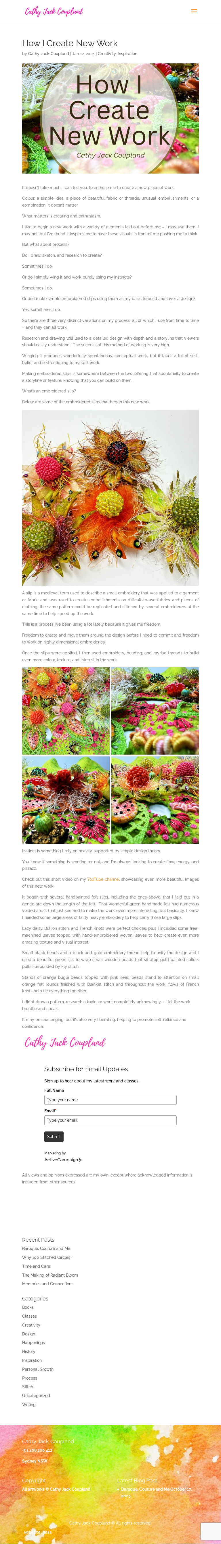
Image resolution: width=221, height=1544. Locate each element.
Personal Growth (38, 1369)
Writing (29, 1404)
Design (28, 1334)
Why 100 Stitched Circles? (47, 1257)
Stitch (27, 1386)
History (28, 1351)
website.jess (38, 1532)
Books (28, 1307)
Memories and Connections (47, 1284)
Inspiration (127, 53)
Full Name (54, 1090)
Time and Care (36, 1266)
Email (50, 1111)
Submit (54, 1136)
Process (29, 1378)
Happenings (33, 1342)
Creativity (107, 53)
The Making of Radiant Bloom (50, 1275)
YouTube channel (103, 879)
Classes (29, 1316)
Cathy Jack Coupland (48, 53)
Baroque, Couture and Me (46, 1248)
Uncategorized (36, 1395)
